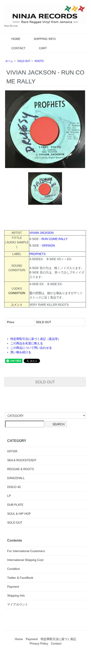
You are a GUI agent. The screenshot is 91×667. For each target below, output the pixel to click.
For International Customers (26, 551)
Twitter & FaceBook (20, 577)
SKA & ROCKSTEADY (21, 460)
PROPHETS (37, 254)
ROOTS (39, 61)
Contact (56, 643)
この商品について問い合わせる (31, 347)
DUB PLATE (15, 504)
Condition (13, 568)
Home (19, 639)
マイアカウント (17, 604)
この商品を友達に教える (26, 343)
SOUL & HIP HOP (19, 513)
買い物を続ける (20, 352)
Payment (13, 586)
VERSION (48, 245)
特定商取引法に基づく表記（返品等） (35, 339)
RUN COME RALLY (54, 239)
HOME (15, 39)
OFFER (12, 451)
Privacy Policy (39, 643)
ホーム (9, 61)
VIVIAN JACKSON (41, 232)
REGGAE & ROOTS (20, 469)
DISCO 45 (14, 487)
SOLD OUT (23, 61)
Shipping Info (16, 595)
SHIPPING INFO (45, 39)
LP (9, 495)
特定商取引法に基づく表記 (58, 639)
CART (43, 48)
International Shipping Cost (25, 560)
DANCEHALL (16, 478)
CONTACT (18, 48)
